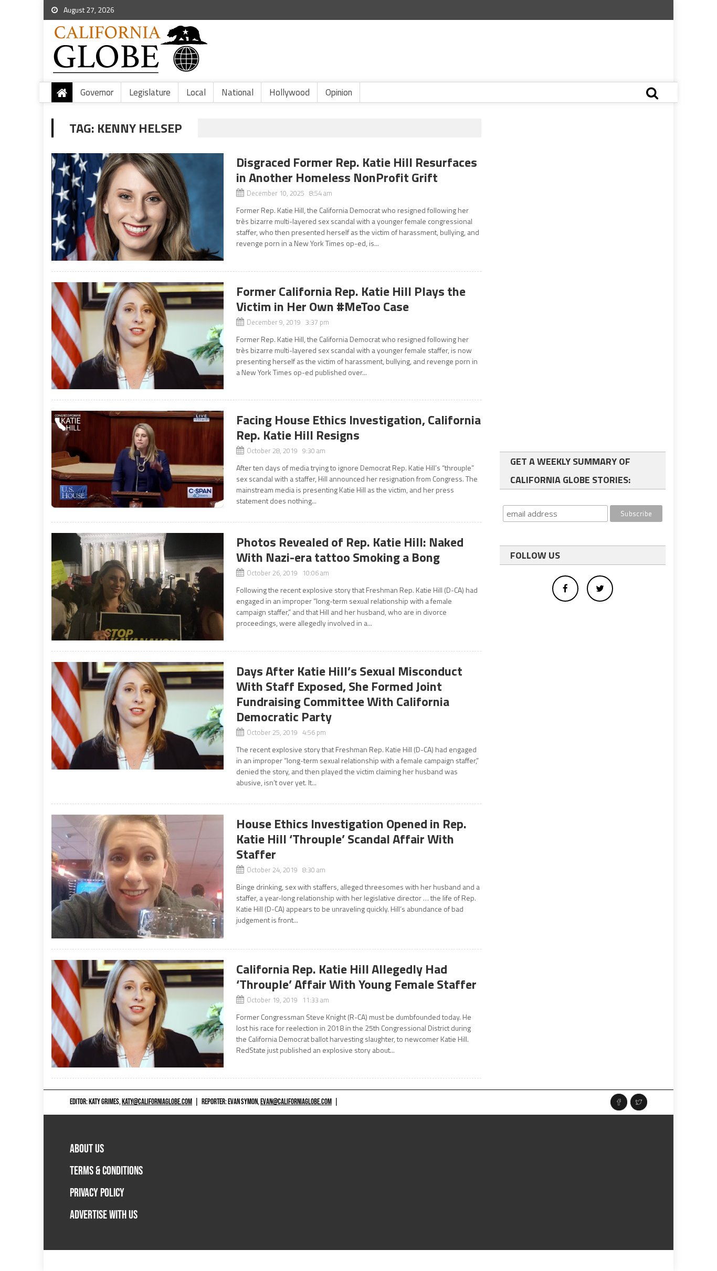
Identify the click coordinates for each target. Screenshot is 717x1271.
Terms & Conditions (106, 1171)
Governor (96, 92)
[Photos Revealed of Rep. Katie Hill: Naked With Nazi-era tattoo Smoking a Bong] (137, 586)
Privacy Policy (97, 1193)
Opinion (338, 92)
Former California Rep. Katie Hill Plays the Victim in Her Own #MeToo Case (351, 299)
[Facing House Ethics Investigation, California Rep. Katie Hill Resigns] (137, 459)
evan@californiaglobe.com (296, 1102)
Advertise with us (104, 1215)
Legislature (150, 92)
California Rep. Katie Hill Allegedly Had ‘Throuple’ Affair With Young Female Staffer (356, 976)
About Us (87, 1149)
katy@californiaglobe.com (157, 1102)
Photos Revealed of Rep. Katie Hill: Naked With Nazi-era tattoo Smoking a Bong (349, 549)
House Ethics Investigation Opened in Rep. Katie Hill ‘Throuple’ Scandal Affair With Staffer (351, 838)
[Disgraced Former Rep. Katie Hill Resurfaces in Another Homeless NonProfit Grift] (137, 207)
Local (196, 92)
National (238, 92)
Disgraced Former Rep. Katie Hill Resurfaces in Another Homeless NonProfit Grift (356, 170)
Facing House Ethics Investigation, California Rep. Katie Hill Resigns (358, 427)
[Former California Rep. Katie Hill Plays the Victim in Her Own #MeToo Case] (137, 336)
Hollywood (289, 92)
